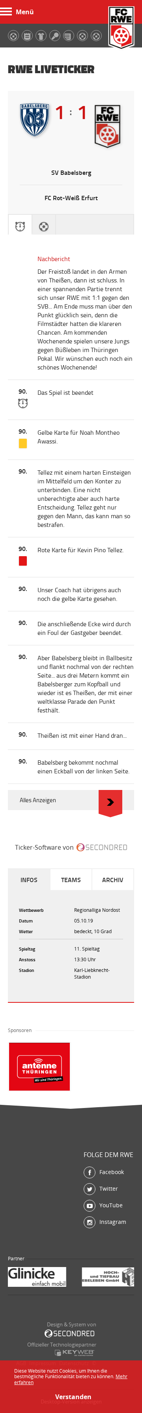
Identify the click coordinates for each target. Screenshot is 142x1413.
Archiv (112, 879)
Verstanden (71, 1396)
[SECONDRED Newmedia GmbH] (69, 1333)
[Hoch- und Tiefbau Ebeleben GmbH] (44, 1278)
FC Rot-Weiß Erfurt (121, 28)
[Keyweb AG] (74, 1353)
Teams (71, 879)
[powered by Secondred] (102, 847)
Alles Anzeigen (38, 800)
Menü (25, 12)
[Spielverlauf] (20, 225)
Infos (29, 879)
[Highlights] (43, 225)
